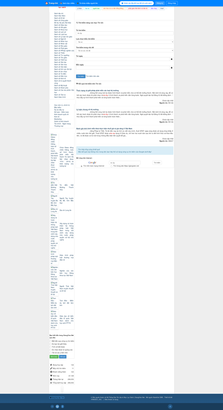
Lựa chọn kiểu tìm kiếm (85, 39)
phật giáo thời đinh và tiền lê (137, 8)
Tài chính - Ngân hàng (62, 123)
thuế (162, 8)
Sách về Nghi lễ (60, 39)
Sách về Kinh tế (60, 78)
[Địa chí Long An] (54, 210)
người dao (96, 8)
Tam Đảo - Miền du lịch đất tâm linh (67, 302)
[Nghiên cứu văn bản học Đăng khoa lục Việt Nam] (54, 273)
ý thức (79, 8)
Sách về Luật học (60, 34)
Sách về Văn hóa (60, 64)
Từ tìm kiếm (80, 30)
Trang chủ (51, 3)
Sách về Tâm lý (60, 95)
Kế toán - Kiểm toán (61, 112)
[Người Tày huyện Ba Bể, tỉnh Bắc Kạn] (54, 200)
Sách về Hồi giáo (60, 27)
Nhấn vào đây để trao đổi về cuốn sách (138, 3)
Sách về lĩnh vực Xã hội (63, 69)
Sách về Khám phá (61, 88)
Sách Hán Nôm (59, 16)
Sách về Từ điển (60, 74)
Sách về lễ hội (59, 18)
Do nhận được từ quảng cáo (62, 350)
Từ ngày (79, 56)
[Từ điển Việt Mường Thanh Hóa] (54, 187)
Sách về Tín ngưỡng (61, 55)
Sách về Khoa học (61, 29)
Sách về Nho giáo (60, 46)
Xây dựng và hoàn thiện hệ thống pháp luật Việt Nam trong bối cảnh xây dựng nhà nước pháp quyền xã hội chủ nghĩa (67, 231)
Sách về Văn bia (60, 62)
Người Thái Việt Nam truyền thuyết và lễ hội (67, 288)
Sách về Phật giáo (61, 48)
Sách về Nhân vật (60, 43)
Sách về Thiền (59, 53)
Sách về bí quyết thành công (62, 82)
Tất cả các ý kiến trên (60, 352)
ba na (87, 8)
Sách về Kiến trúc (60, 76)
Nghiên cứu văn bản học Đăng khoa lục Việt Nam (67, 273)
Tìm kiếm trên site (92, 76)
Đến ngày (80, 64)
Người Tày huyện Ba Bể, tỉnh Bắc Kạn (67, 200)
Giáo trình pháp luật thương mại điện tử (67, 257)
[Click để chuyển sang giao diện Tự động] (52, 406)
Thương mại (58, 126)
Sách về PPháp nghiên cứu (64, 50)
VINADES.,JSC (96, 399)
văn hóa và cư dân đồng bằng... (114, 8)
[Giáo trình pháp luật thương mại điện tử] (54, 257)
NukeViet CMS (158, 397)
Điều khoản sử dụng (111, 399)
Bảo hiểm (57, 107)
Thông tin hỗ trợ (166, 13)
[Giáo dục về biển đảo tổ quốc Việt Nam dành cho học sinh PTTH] (54, 319)
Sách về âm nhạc (60, 71)
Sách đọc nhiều (67, 3)
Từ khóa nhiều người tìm (87, 3)
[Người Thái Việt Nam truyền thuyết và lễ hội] (54, 288)
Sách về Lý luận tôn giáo (63, 36)
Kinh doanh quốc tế (61, 114)
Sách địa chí (58, 13)
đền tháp (154, 8)
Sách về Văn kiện (60, 67)
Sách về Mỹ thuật (60, 85)
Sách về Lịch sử (60, 32)
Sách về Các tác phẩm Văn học (64, 91)
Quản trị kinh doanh (61, 121)
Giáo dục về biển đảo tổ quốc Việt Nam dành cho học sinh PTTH (67, 319)
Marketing (58, 119)
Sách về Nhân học (61, 41)
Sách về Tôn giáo (60, 57)
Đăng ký (160, 3)
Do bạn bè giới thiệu (59, 344)
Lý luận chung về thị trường (87, 109)
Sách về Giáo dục (60, 25)
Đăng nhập (172, 3)
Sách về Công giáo (61, 20)
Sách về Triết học (60, 60)
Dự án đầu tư (59, 110)
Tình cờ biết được (58, 347)
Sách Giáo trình (60, 97)
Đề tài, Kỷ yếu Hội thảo (62, 22)
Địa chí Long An (65, 210)
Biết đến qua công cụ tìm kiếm (63, 341)
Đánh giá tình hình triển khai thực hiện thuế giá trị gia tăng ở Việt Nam (104, 128)
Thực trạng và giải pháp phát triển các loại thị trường (97, 90)
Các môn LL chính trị (62, 105)
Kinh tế (56, 116)
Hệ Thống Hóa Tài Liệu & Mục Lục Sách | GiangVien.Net (126, 397)
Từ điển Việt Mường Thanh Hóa (67, 187)
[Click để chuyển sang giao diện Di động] (62, 406)
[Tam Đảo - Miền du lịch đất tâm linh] (54, 303)
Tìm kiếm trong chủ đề (85, 47)
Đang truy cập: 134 (57, 397)
